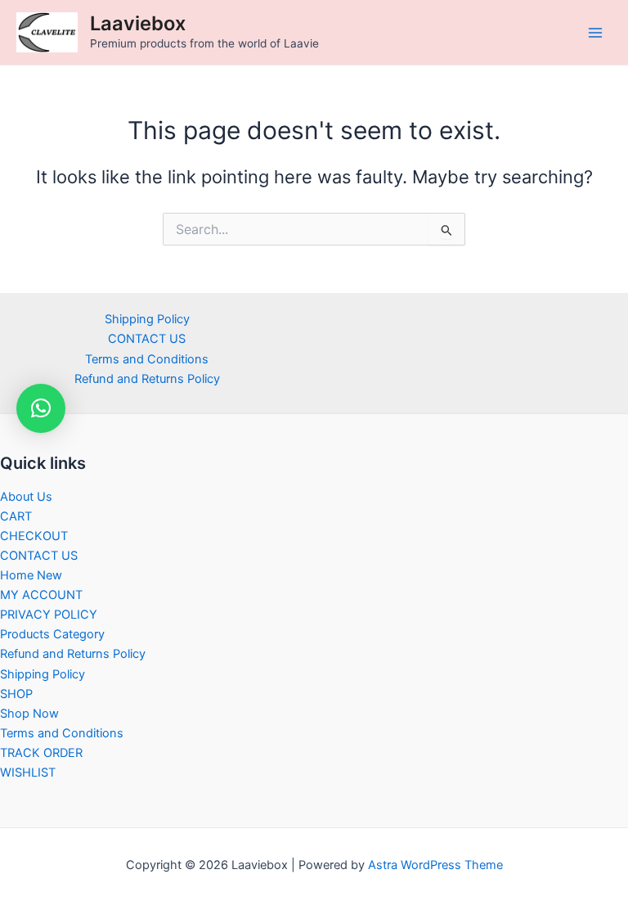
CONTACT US (147, 338)
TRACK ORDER (41, 753)
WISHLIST (28, 772)
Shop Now (29, 713)
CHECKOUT (34, 536)
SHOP (16, 694)
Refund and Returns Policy (147, 379)
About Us (26, 496)
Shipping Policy (147, 319)
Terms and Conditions (147, 359)
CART (16, 516)
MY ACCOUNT (41, 595)
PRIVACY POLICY (48, 614)
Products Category (52, 634)
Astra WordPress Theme (435, 865)
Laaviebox (138, 23)
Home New (31, 575)
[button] (40, 408)
